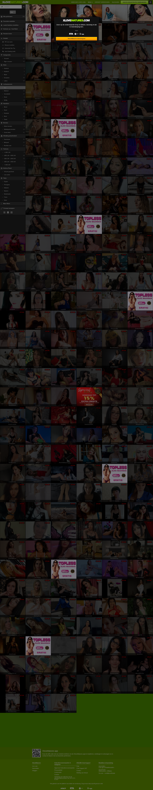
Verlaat (76, 30)
